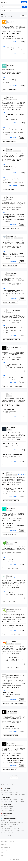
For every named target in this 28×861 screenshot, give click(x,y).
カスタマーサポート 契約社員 (19, 794)
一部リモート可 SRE (5, 830)
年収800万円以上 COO (15, 824)
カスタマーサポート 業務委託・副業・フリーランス (10, 792)
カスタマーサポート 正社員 (6, 790)
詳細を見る (22, 41)
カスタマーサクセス (4, 815)
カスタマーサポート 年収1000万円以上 (8, 810)
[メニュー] (2, 2)
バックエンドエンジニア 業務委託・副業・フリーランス (11, 822)
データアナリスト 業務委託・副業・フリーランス (10, 835)
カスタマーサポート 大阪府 (18, 799)
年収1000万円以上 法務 (5, 832)
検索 (24, 7)
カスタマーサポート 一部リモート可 (7, 806)
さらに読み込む (14, 777)
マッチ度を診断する (13, 41)
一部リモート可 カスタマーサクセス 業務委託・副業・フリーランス (13, 834)
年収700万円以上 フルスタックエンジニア (9, 826)
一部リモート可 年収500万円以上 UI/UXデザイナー (10, 828)
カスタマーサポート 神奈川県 (6, 801)
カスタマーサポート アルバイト (7, 794)
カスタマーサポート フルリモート (7, 808)
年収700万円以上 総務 (5, 824)
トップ (2, 784)
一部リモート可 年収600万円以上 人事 (17, 830)
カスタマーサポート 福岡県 (19, 801)
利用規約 (2, 852)
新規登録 (24, 2)
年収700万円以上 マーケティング (7, 820)
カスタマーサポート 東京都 (6, 799)
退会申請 (2, 855)
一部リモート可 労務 (15, 832)
